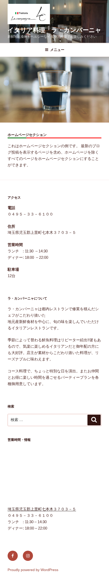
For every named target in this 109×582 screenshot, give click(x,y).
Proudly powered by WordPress (33, 570)
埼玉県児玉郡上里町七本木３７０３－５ (42, 509)
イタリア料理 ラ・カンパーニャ (54, 29)
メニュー (57, 50)
